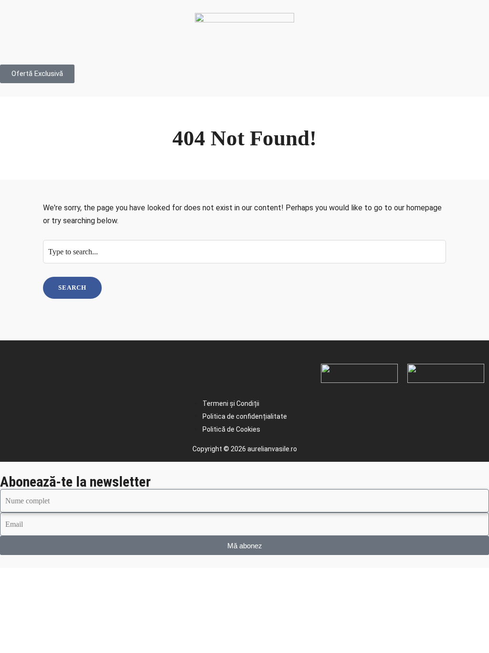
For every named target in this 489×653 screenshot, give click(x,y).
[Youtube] (83, 371)
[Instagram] (50, 371)
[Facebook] (17, 371)
